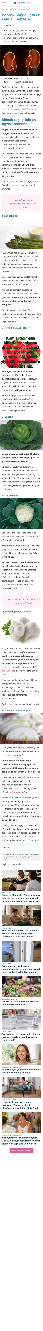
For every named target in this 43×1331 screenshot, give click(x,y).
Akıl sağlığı (6, 892)
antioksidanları (8, 671)
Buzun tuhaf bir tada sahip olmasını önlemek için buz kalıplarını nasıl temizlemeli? (21, 1037)
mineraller (16, 293)
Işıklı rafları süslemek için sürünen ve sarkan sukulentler (20, 1003)
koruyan (23, 395)
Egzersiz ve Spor (9, 1100)
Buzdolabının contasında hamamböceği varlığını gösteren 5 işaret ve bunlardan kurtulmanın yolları (21, 969)
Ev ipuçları (6, 963)
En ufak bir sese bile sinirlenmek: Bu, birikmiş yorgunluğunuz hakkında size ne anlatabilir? (20, 933)
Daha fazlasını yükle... (21, 1150)
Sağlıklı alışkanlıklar (9, 9)
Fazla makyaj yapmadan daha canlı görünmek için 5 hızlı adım (21, 1071)
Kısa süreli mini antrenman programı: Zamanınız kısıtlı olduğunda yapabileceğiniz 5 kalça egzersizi (21, 1105)
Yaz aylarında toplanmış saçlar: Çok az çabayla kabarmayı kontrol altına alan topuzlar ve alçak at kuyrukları (21, 1140)
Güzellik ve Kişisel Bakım (12, 1067)
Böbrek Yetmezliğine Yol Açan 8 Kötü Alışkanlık (23, 204)
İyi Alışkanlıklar (24, 9)
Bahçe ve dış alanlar (10, 999)
